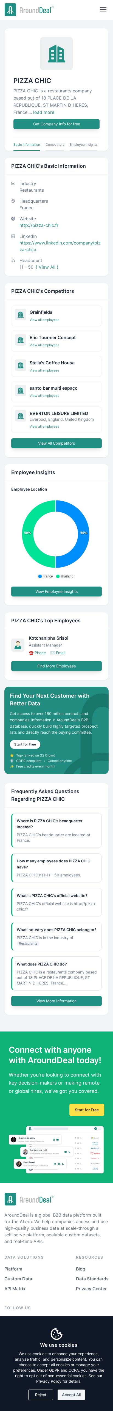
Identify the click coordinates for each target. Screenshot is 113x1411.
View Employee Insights (56, 591)
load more (43, 112)
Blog (80, 1269)
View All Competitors (56, 443)
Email (57, 652)
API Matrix (15, 1288)
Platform (13, 1269)
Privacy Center (91, 1288)
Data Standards (92, 1278)
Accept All (71, 1394)
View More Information (56, 1001)
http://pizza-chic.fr (38, 225)
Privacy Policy (48, 1381)
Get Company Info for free (56, 124)
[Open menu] (103, 9)
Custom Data (18, 1278)
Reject (40, 1394)
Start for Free (25, 744)
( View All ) (47, 267)
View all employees (44, 320)
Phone (37, 652)
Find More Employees (56, 666)
